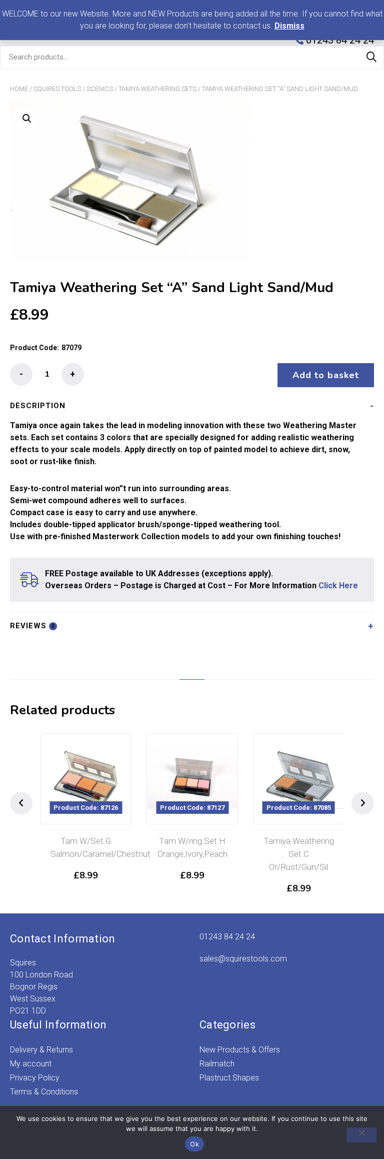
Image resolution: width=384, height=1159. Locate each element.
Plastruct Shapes (229, 1077)
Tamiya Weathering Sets (157, 89)
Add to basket (325, 375)
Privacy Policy (35, 1077)
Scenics (99, 89)
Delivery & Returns (41, 1049)
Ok (194, 1144)
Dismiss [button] (289, 26)
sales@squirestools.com (243, 958)
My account (31, 1063)
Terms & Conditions (44, 1091)
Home (19, 89)
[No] (361, 1134)
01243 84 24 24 (227, 936)
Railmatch (217, 1063)
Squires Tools (57, 89)
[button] (27, 119)
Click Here (338, 585)
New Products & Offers (240, 1049)
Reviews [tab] (32, 625)
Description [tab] (38, 405)
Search (371, 57)
